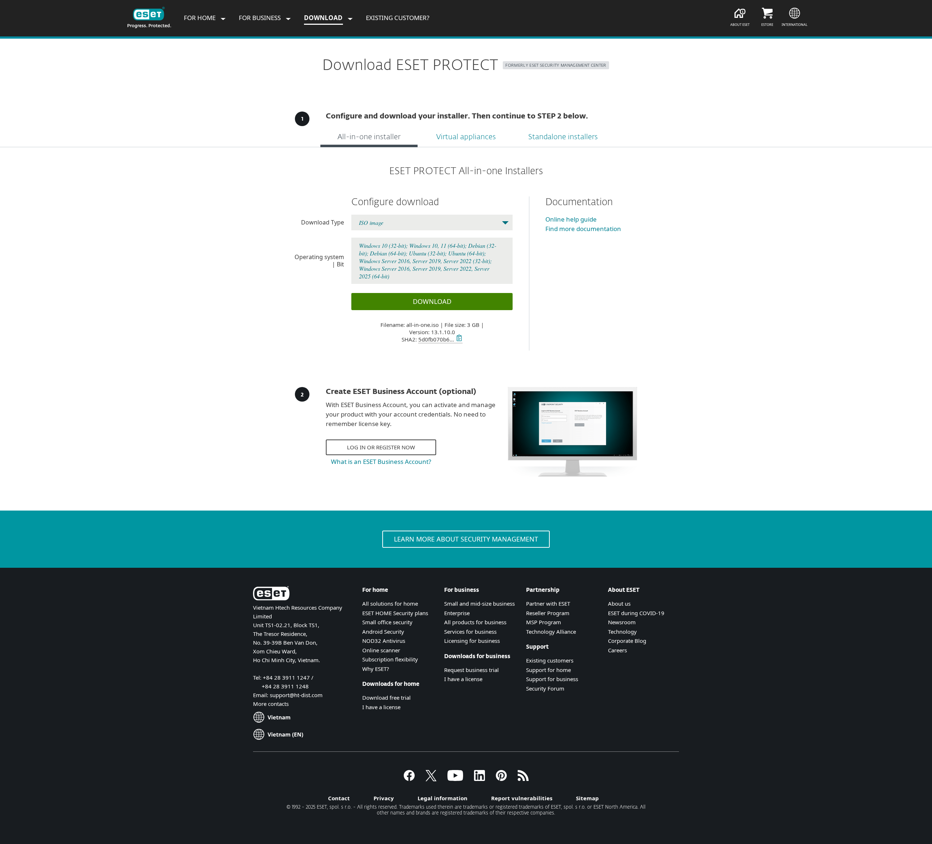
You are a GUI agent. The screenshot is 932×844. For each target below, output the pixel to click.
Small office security (387, 622)
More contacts (271, 703)
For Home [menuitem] (200, 17)
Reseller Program (547, 613)
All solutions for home (390, 603)
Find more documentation (583, 228)
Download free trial (386, 697)
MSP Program (543, 622)
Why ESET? (375, 668)
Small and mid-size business (479, 603)
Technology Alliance (551, 631)
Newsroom (622, 622)
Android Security (383, 631)
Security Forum (545, 688)
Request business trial (471, 669)
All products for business (475, 622)
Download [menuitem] (324, 17)
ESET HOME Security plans (395, 613)
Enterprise (457, 613)
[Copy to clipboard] (458, 339)
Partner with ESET (548, 603)
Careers (617, 650)
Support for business (552, 679)
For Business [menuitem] (260, 17)
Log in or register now (381, 447)
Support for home (548, 669)
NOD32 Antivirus (383, 640)
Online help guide (571, 219)
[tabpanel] (466, 258)
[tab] (369, 138)
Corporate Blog (627, 640)
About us (619, 603)
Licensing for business (472, 640)
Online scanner (381, 650)
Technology (622, 631)
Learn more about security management (466, 539)
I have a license (381, 707)
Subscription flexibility (390, 659)
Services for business (470, 631)
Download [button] (432, 301)
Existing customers (549, 660)
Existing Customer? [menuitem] (397, 17)
